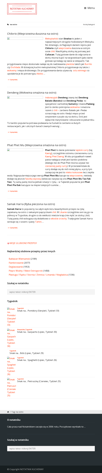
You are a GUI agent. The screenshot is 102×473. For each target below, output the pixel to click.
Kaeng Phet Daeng (54, 156)
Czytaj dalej (13, 80)
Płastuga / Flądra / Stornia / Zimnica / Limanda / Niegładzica (38, 274)
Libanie (63, 212)
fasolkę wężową (33, 178)
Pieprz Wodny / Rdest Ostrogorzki (26, 270)
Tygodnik (20, 308)
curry (85, 150)
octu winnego (80, 70)
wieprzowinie (76, 175)
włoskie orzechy (59, 218)
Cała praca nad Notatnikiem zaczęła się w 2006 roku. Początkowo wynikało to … (46, 426)
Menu (91, 8)
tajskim (79, 150)
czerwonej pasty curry (56, 166)
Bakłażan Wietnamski (19, 258)
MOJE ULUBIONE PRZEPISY (23, 243)
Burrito (88, 64)
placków (70, 64)
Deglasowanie (16, 266)
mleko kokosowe (74, 172)
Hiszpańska (21, 329)
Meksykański (51, 38)
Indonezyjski (51, 97)
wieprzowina (65, 48)
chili (53, 51)
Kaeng (48, 153)
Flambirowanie (16, 262)
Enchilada (15, 67)
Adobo (40, 73)
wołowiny (11, 70)
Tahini (38, 221)
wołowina (75, 107)
